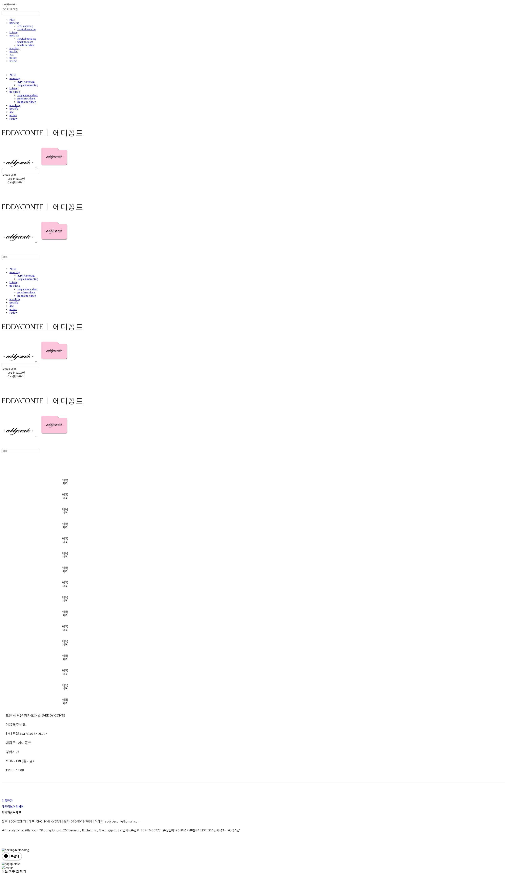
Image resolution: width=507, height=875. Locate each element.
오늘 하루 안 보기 (14, 871)
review (13, 60)
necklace (14, 35)
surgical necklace (26, 38)
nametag (14, 22)
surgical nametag (26, 29)
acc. (12, 54)
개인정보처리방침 (13, 806)
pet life (14, 51)
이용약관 (7, 800)
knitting (14, 32)
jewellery (14, 48)
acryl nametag (25, 26)
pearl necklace (25, 41)
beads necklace (25, 45)
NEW (12, 19)
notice (13, 57)
